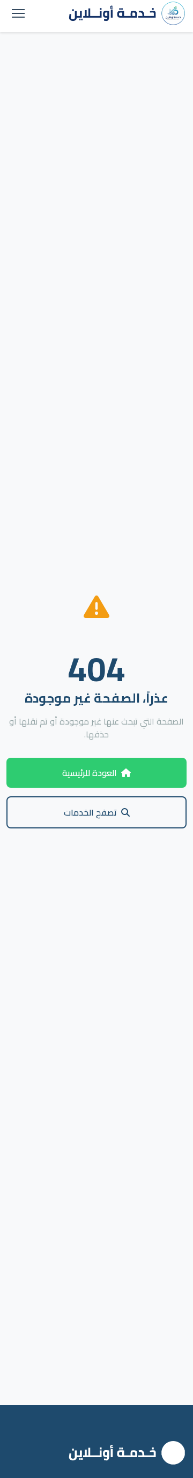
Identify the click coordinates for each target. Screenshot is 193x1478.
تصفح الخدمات (90, 812)
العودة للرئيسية (89, 773)
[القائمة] (18, 13)
